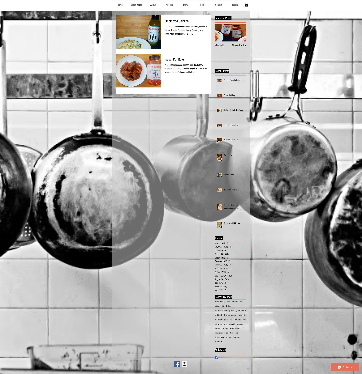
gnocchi (231, 311)
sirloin (237, 328)
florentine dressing (221, 311)
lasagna (227, 315)
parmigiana (219, 319)
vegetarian (218, 342)
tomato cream (219, 337)
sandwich (232, 324)
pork (244, 319)
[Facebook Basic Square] (216, 357)
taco (236, 333)
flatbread (229, 306)
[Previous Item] (219, 33)
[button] (246, 4)
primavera (218, 324)
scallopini (218, 328)
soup (226, 333)
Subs (228, 302)
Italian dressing (220, 302)
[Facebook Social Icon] (177, 364)
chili (223, 306)
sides (232, 328)
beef (241, 302)
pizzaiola (238, 319)
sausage (240, 324)
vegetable (236, 337)
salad (225, 324)
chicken (217, 306)
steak (231, 333)
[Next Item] (241, 33)
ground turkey (241, 311)
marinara (234, 315)
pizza (231, 319)
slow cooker (219, 333)
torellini (228, 337)
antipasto (235, 302)
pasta (226, 319)
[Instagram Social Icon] (184, 364)
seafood (225, 328)
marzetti (242, 315)
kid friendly (219, 315)
